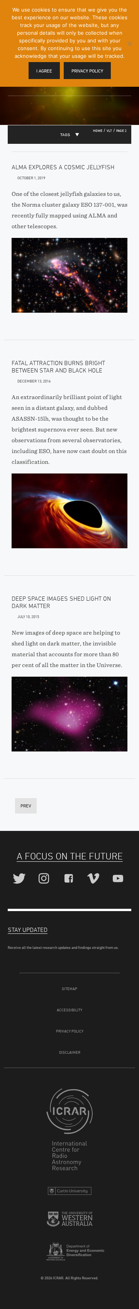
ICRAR (69, 1131)
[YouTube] (119, 879)
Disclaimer (69, 1052)
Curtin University (69, 1193)
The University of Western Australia (69, 1222)
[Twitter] (20, 879)
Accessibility (69, 1009)
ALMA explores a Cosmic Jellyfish (63, 166)
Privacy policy (87, 71)
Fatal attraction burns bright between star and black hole (58, 366)
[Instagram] (45, 879)
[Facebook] (69, 879)
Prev (25, 806)
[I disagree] (129, 43)
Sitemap (69, 988)
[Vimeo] (94, 879)
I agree (44, 71)
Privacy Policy (69, 1031)
